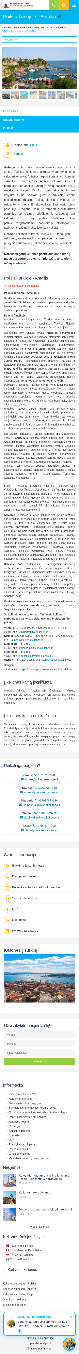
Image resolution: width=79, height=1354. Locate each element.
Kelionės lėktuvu (39, 27)
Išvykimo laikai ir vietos (28, 865)
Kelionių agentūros (25, 930)
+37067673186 (47, 800)
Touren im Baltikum (21, 1254)
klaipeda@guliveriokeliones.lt (36, 647)
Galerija (11, 39)
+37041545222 (46, 813)
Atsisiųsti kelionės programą (23, 285)
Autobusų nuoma (19, 1121)
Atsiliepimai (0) (13, 119)
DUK (15, 909)
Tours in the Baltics (21, 1245)
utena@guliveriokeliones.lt (57, 659)
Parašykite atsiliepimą (22, 1144)
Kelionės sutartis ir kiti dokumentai (36, 887)
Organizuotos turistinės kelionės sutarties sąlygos (38, 1112)
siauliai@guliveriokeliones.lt (35, 655)
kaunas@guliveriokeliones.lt (26, 639)
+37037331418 (47, 787)
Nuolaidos (19, 919)
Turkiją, (30, 218)
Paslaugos (15, 1126)
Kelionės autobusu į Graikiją (19, 1283)
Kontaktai (14, 1135)
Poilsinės (59, 27)
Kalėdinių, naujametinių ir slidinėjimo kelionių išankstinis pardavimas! (44, 1177)
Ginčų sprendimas (19, 1153)
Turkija (18, 153)
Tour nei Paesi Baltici (22, 1259)
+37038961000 (45, 825)
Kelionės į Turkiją (20, 950)
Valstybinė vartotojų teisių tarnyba (29, 1158)
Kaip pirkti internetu (25, 876)
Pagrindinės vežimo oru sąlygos (27, 1116)
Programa (10, 111)
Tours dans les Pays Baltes (26, 1250)
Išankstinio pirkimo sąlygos (25, 1103)
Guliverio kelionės (13, 27)
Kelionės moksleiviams (34, 1192)
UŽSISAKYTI (39, 1061)
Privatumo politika (19, 1149)
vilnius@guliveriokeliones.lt (35, 631)
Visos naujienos (39, 1226)
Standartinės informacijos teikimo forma (32, 1107)
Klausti (8, 128)
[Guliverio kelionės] (18, 5)
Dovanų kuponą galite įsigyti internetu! (45, 1209)
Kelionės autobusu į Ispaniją (19, 1288)
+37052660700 (46, 775)
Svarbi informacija (24, 898)
